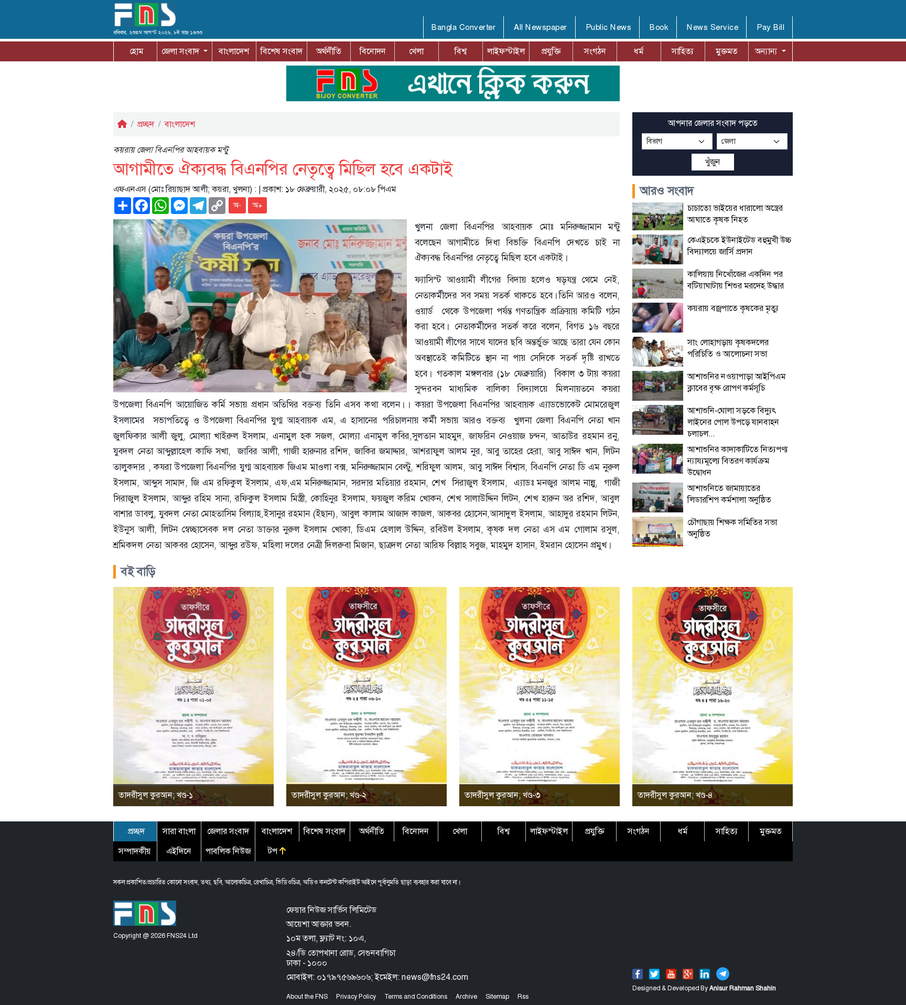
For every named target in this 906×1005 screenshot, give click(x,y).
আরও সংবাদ (667, 191)
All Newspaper (540, 27)
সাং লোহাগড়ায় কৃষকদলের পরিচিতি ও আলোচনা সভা (728, 348)
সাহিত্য (683, 51)
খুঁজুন (712, 161)
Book (659, 27)
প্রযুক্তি (551, 51)
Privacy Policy (356, 996)
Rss (522, 996)
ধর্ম (638, 51)
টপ (273, 851)
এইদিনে (178, 851)
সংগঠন (595, 51)
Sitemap (497, 996)
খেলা (416, 51)
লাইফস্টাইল (506, 51)
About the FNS (307, 996)
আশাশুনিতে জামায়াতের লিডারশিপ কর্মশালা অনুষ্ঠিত (729, 494)
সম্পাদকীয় (134, 851)
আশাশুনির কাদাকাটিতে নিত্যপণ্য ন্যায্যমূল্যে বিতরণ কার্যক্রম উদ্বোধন (737, 461)
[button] (184, 51)
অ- (237, 205)
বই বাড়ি (138, 572)
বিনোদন (373, 51)
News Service (712, 27)
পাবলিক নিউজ (228, 851)
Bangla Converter (463, 27)
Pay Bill (770, 27)
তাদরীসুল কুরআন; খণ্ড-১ (155, 794)
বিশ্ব (461, 51)
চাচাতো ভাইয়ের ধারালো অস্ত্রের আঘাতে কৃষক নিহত (735, 213)
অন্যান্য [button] (767, 51)
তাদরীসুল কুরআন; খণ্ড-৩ (502, 794)
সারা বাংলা (179, 831)
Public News (609, 27)
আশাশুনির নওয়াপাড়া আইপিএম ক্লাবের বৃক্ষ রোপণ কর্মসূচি (736, 382)
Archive (466, 996)
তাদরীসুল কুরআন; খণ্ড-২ (329, 794)
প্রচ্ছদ (145, 124)
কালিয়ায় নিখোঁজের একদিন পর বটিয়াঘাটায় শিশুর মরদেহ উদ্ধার (735, 280)
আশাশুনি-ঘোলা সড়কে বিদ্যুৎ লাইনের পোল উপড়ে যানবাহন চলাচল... (733, 422)
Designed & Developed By (704, 988)
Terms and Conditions (415, 996)
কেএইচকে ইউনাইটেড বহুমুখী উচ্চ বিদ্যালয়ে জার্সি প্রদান (739, 245)
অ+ (257, 205)
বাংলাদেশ (234, 51)
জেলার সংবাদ (228, 831)
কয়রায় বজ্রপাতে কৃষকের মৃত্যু (733, 308)
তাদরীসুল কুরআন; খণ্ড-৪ (675, 794)
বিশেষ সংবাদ (282, 51)
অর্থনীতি (328, 51)
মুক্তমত (727, 51)
